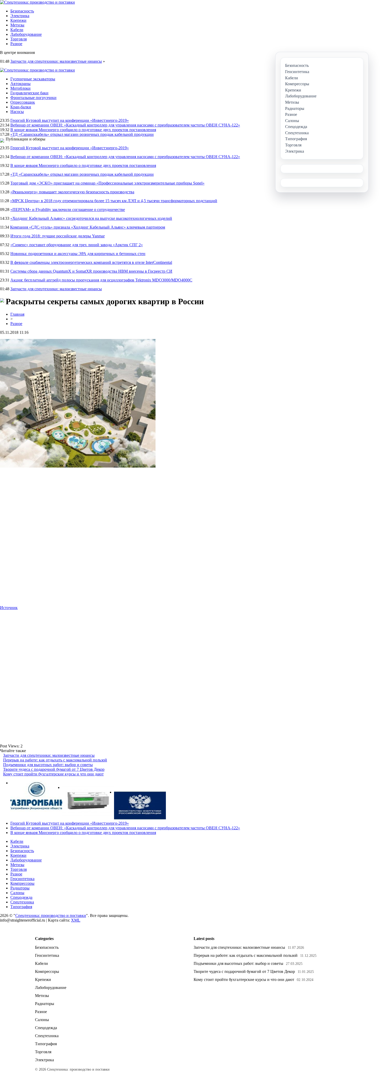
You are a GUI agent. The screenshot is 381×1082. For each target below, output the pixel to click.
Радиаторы (20, 888)
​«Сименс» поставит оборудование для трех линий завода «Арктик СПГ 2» (76, 245)
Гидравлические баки (29, 93)
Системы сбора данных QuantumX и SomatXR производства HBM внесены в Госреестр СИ (91, 271)
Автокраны (20, 83)
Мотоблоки (20, 88)
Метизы (17, 25)
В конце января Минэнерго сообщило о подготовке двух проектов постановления (83, 130)
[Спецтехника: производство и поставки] (37, 2)
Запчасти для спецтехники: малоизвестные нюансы (56, 61)
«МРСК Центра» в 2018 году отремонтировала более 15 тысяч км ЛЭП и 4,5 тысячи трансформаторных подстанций (113, 201)
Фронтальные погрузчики (33, 97)
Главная (17, 314)
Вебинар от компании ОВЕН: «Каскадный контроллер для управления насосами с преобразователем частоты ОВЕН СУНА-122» (125, 125)
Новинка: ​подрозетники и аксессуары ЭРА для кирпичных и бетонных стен (77, 253)
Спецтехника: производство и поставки (50, 915)
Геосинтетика (22, 878)
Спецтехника (22, 902)
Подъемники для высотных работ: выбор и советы (48, 764)
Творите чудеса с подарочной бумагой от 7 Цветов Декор (53, 769)
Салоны (17, 892)
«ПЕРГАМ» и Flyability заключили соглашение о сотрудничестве (67, 209)
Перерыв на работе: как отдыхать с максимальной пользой (55, 760)
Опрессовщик (22, 102)
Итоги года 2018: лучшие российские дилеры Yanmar (57, 236)
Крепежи (18, 20)
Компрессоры (22, 883)
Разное (16, 43)
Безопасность (22, 11)
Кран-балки (20, 107)
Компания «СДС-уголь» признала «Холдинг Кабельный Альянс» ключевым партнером (87, 227)
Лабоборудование (26, 34)
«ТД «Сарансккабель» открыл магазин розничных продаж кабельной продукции (82, 134)
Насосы (17, 111)
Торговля (18, 39)
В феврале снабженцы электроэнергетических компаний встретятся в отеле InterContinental (91, 262)
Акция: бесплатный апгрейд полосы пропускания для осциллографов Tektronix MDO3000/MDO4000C (101, 280)
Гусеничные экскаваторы (32, 79)
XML (75, 920)
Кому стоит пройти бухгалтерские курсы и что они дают (53, 774)
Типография (21, 906)
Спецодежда (21, 897)
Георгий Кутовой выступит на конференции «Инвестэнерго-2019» (69, 120)
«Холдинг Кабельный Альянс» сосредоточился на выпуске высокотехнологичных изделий (91, 218)
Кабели (16, 29)
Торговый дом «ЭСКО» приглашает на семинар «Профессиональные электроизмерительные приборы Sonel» (107, 183)
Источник (9, 607)
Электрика (19, 15)
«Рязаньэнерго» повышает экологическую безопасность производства (72, 192)
